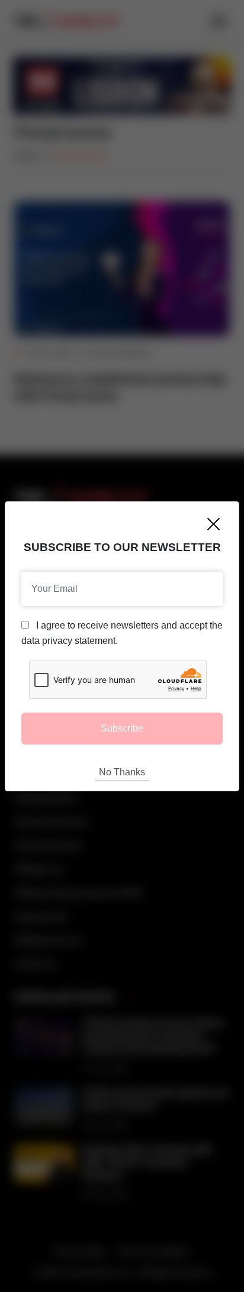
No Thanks (122, 772)
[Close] (213, 524)
